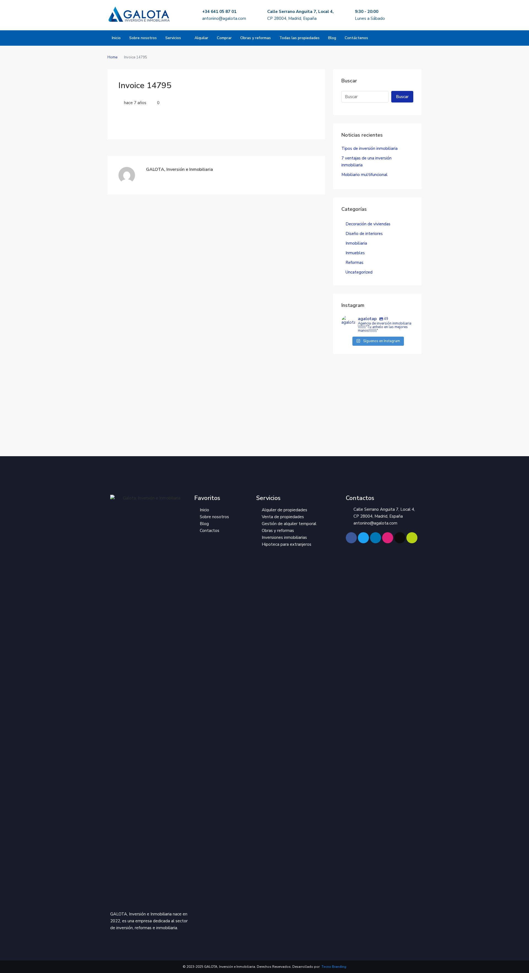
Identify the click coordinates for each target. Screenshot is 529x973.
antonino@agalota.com (224, 18)
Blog (332, 37)
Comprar (224, 37)
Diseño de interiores (364, 233)
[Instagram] (387, 537)
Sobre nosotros (143, 37)
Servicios (173, 37)
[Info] (411, 537)
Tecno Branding (333, 966)
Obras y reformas (255, 37)
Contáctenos (356, 37)
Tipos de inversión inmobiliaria (369, 148)
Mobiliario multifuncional (364, 174)
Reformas (354, 262)
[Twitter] (363, 537)
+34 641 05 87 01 (219, 11)
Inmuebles (355, 253)
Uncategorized (359, 272)
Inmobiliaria (356, 243)
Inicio (116, 37)
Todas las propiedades (299, 37)
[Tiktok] (399, 537)
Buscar (402, 96)
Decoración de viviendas (368, 224)
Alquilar (201, 37)
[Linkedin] (375, 537)
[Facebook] (351, 537)
